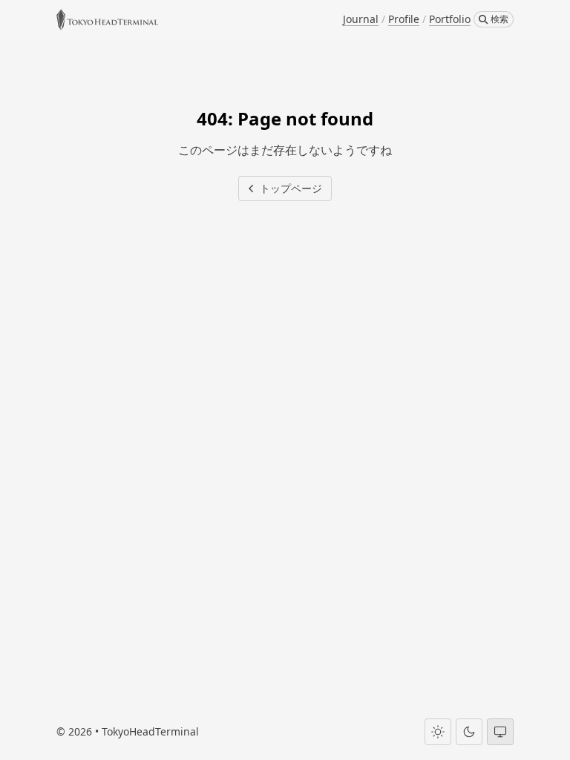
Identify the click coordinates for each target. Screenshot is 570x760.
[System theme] (500, 731)
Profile (403, 19)
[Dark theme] (469, 731)
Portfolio (450, 19)
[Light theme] (438, 731)
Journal (361, 19)
